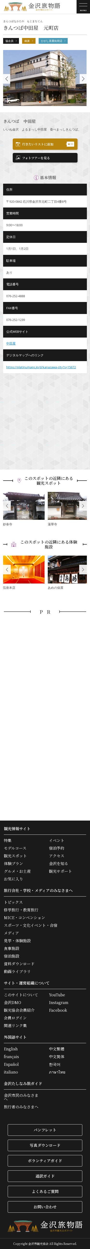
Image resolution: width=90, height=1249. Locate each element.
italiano (11, 1072)
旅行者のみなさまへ (21, 1107)
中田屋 (11, 343)
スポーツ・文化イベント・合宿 (30, 925)
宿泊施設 (11, 956)
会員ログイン (15, 1018)
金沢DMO (12, 1002)
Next (83, 506)
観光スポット (15, 856)
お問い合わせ (45, 1207)
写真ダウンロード (45, 1145)
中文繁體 (56, 1049)
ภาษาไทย (57, 1072)
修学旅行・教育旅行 (21, 910)
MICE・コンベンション (24, 918)
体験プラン (13, 864)
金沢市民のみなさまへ (21, 1097)
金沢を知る (58, 864)
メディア (11, 933)
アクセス (56, 856)
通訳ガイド (45, 1176)
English (11, 1049)
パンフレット (45, 1130)
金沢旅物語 (32, 6)
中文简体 (56, 1057)
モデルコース (15, 848)
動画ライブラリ (17, 971)
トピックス (13, 902)
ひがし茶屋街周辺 (51, 41)
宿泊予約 (56, 848)
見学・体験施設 (17, 941)
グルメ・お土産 (17, 871)
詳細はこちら (24, 509)
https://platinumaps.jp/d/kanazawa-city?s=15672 (41, 367)
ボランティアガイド (45, 1160)
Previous (7, 506)
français (11, 1057)
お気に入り (13, 879)
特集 (8, 840)
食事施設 (11, 948)
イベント (56, 840)
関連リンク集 (15, 1026)
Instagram (58, 1002)
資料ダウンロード (19, 964)
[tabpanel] (45, 78)
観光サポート (60, 871)
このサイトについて (21, 995)
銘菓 (27, 41)
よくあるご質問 (45, 1191)
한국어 (54, 1064)
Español (11, 1064)
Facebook (58, 1010)
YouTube (57, 995)
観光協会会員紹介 (19, 1010)
